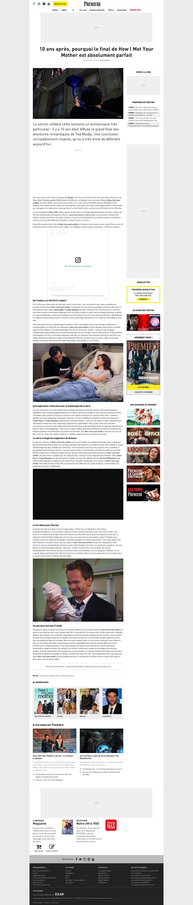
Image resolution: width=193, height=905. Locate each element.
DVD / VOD (82, 10)
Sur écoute (69, 882)
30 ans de (63, 197)
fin (60, 676)
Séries (64, 10)
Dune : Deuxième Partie (41, 871)
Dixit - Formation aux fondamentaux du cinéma (98, 898)
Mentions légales (38, 902)
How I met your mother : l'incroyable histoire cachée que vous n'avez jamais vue (78, 667)
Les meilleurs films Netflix (140, 882)
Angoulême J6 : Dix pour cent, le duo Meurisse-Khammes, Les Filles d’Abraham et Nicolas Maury (142, 114)
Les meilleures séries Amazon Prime (143, 878)
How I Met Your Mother (43, 716)
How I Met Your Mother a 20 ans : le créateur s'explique (53, 757)
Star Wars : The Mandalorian (75, 880)
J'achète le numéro (143, 392)
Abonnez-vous (60, 4)
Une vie (35, 873)
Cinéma (55, 10)
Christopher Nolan (104, 871)
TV (73, 10)
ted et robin (70, 676)
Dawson (89, 461)
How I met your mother (47, 676)
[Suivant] (121, 701)
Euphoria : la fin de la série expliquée (49, 780)
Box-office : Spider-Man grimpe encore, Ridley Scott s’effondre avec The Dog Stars (143, 109)
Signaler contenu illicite (51, 902)
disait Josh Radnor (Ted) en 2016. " (83, 215)
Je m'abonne (143, 387)
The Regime (70, 873)
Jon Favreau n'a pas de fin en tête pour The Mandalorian (99, 757)
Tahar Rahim (102, 882)
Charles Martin (105, 60)
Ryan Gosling (102, 873)
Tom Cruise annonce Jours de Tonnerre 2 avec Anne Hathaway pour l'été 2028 (142, 119)
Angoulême (121, 10)
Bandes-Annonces (97, 10)
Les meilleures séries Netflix (141, 875)
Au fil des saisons (39, 880)
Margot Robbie (103, 880)
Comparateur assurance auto (41, 898)
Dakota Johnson (103, 875)
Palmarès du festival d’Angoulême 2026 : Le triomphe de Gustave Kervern (143, 125)
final (57, 676)
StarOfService (79, 898)
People (111, 10)
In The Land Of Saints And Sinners (44, 878)
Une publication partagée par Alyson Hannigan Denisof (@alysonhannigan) (78, 295)
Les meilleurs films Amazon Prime (142, 885)
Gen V (67, 875)
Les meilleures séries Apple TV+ (142, 880)
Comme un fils (38, 882)
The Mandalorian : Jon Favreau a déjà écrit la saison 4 (102, 769)
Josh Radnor (107, 716)
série (63, 676)
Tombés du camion (39, 875)
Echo (67, 878)
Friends (70, 197)
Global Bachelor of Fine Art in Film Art (62, 898)
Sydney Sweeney (103, 878)
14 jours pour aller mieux (41, 885)
